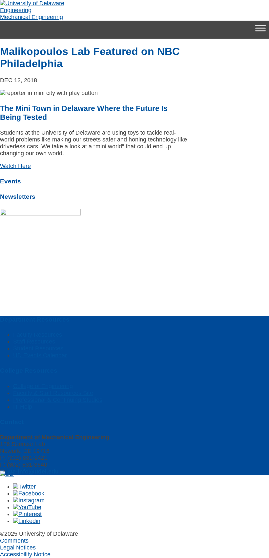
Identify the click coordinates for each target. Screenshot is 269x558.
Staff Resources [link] (34, 341)
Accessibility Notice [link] (25, 554)
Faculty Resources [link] (37, 334)
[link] (32, 3)
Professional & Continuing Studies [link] (57, 400)
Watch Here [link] (15, 166)
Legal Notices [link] (18, 547)
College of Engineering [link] (43, 386)
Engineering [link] (15, 10)
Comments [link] (14, 540)
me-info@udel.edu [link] (33, 471)
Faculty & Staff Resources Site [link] (53, 393)
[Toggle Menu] (260, 28)
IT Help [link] (22, 406)
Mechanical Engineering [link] (31, 17)
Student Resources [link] (38, 348)
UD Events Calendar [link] (40, 355)
